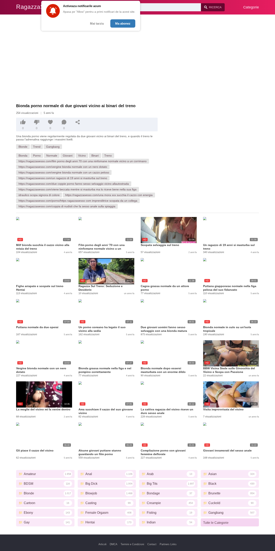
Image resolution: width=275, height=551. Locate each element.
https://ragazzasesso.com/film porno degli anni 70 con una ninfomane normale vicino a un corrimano (83, 161)
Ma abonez (122, 23)
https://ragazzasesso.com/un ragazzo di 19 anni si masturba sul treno (63, 178)
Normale (51, 155)
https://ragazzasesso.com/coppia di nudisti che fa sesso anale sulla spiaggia (67, 206)
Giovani (67, 155)
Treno (108, 155)
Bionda (23, 155)
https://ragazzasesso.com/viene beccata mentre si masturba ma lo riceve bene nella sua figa (77, 189)
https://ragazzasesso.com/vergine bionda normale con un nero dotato (63, 166)
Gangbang (53, 146)
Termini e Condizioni (132, 544)
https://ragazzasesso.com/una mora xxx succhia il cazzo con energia (109, 195)
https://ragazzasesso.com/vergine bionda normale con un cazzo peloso (64, 172)
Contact (151, 544)
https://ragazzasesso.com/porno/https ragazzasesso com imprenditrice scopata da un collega (78, 200)
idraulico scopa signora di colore (39, 195)
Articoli (102, 544)
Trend (36, 146)
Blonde (23, 146)
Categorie (251, 7)
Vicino (82, 155)
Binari (95, 155)
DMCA (113, 544)
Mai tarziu (97, 23)
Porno (37, 155)
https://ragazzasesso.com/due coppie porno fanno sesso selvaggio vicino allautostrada (74, 183)
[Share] (77, 122)
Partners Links (168, 544)
